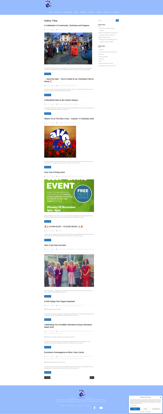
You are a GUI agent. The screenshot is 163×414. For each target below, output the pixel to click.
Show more (47, 73)
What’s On (58, 12)
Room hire (101, 54)
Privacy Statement (148, 411)
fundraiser (63, 358)
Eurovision (54, 358)
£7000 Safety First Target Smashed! (59, 301)
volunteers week (59, 333)
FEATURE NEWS (60, 29)
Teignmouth (51, 251)
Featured (65, 122)
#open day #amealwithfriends (83, 249)
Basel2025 (50, 358)
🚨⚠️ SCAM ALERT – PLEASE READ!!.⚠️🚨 (63, 226)
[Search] (117, 20)
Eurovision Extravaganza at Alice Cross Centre (64, 352)
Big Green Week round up (104, 37)
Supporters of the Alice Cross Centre (107, 65)
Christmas (59, 85)
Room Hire (83, 12)
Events (58, 176)
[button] (160, 397)
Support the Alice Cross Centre (106, 63)
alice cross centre (91, 249)
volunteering (51, 333)
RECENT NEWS (79, 305)
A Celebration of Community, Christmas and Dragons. (67, 25)
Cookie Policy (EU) (72, 405)
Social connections (103, 56)
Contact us (107, 12)
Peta (53, 29)
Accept (135, 408)
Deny (146, 408)
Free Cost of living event (54, 172)
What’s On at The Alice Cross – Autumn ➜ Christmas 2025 (69, 119)
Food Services (67, 12)
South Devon (46, 251)
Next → (92, 377)
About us (116, 12)
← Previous (47, 377)
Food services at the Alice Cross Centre (108, 52)
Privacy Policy (81, 405)
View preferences (156, 408)
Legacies (91, 12)
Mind (100, 61)
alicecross (88, 331)
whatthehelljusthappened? (78, 358)
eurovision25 (59, 358)
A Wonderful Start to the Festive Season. (61, 100)
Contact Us (88, 405)
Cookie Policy (142, 411)
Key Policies (63, 405)
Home (50, 12)
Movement (101, 58)
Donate (99, 12)
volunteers (55, 333)
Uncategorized (76, 104)
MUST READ (71, 29)
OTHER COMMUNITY (80, 176)
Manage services (133, 405)
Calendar (101, 49)
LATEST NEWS (66, 29)
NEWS (76, 12)
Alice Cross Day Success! (55, 245)
